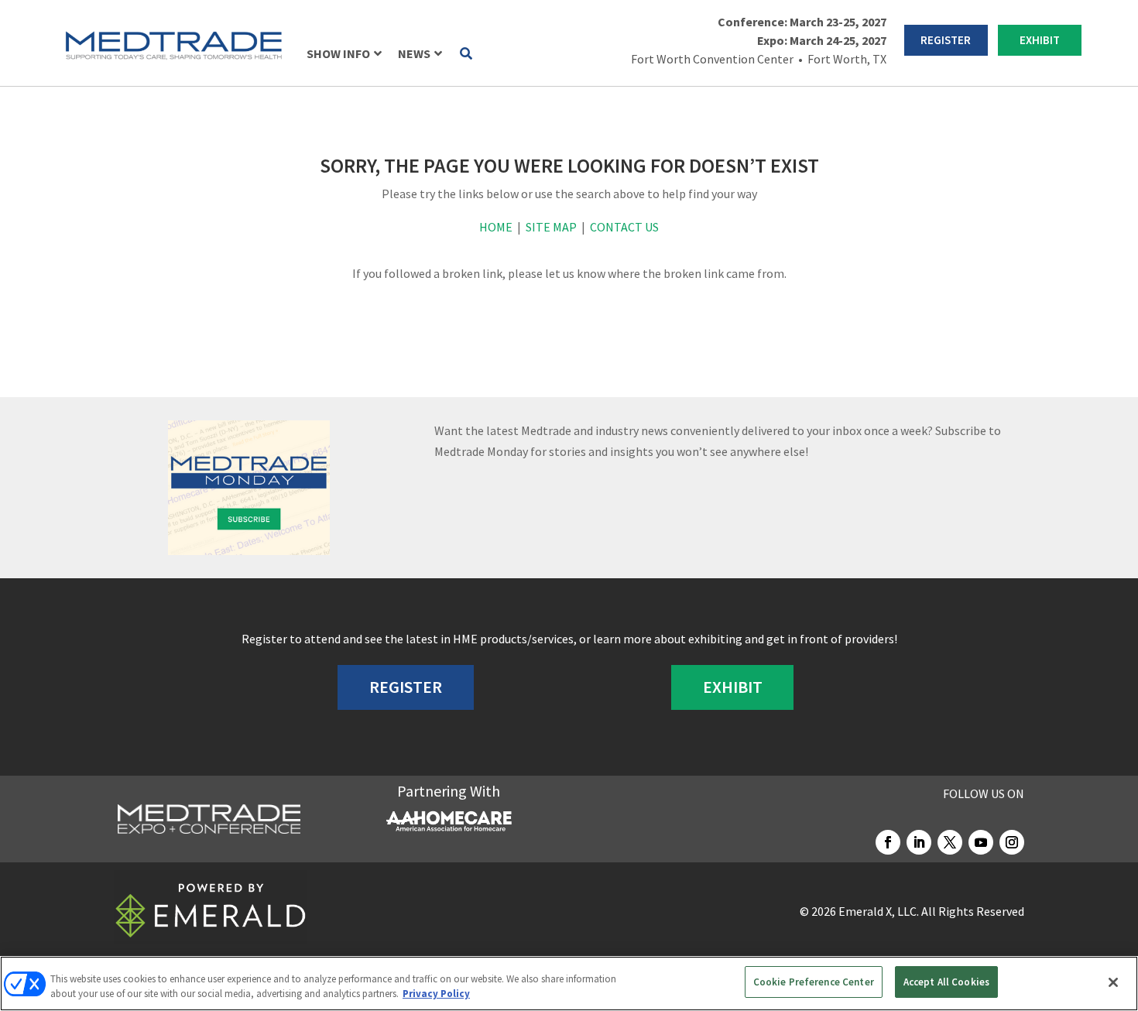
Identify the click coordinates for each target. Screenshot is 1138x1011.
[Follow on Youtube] (980, 842)
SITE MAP (551, 227)
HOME (495, 227)
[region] (569, 983)
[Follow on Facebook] (888, 842)
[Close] (1113, 982)
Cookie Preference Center (813, 982)
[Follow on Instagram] (1011, 842)
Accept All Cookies (946, 982)
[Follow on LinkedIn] (919, 842)
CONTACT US (624, 227)
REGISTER (945, 40)
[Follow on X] (949, 842)
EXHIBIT (1040, 40)
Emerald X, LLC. (878, 911)
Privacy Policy (436, 994)
